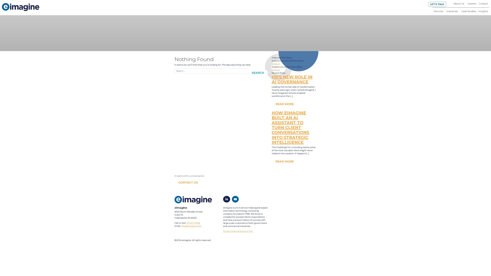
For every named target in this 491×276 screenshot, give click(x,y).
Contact (483, 3)
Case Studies (468, 11)
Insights (483, 11)
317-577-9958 (193, 223)
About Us (459, 3)
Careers (472, 3)
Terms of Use (246, 231)
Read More (285, 104)
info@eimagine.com (191, 226)
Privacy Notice (230, 231)
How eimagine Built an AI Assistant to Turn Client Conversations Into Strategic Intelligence (290, 127)
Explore (276, 64)
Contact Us (188, 182)
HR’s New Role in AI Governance (292, 79)
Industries (452, 11)
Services (438, 11)
